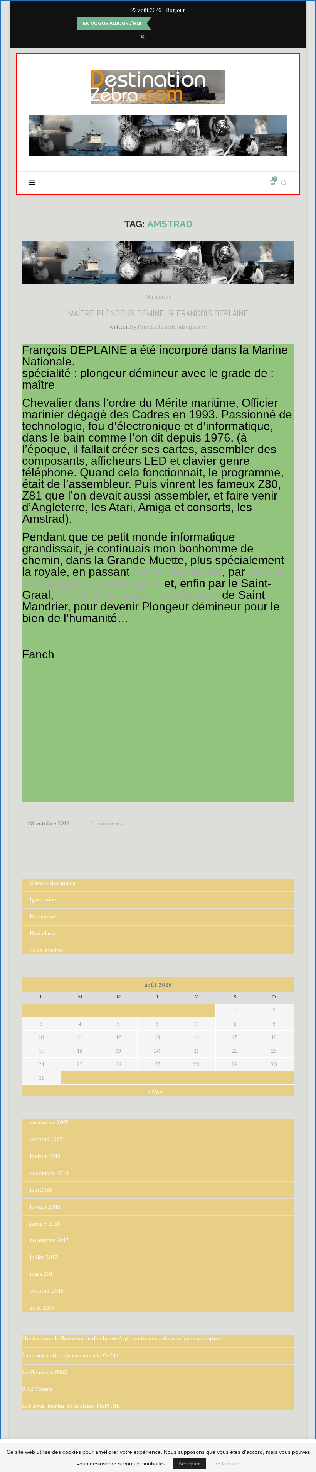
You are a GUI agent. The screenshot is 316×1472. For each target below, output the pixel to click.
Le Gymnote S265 (44, 1372)
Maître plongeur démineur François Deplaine (158, 313)
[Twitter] (142, 37)
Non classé (43, 933)
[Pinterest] (164, 37)
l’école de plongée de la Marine (138, 594)
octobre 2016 (47, 1290)
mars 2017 (42, 1273)
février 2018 (45, 1206)
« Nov (155, 1092)
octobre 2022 (47, 1138)
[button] (158, 23)
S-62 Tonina (37, 1388)
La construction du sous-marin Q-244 (70, 1355)
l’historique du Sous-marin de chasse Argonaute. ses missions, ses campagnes (122, 1338)
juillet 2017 (43, 1257)
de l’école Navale (177, 571)
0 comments (107, 823)
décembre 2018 (49, 1172)
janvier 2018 (45, 1223)
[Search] (283, 183)
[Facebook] (131, 37)
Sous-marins (46, 950)
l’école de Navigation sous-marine (152, 577)
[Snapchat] (185, 37)
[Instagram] (153, 37)
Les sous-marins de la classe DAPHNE (71, 1405)
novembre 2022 (49, 1122)
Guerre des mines (53, 882)
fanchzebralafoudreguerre (172, 326)
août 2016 (42, 1307)
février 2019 (45, 1155)
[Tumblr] (174, 37)
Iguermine (43, 899)
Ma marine (43, 916)
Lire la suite (225, 1463)
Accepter (189, 1463)
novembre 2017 (49, 1240)
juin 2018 (41, 1189)
